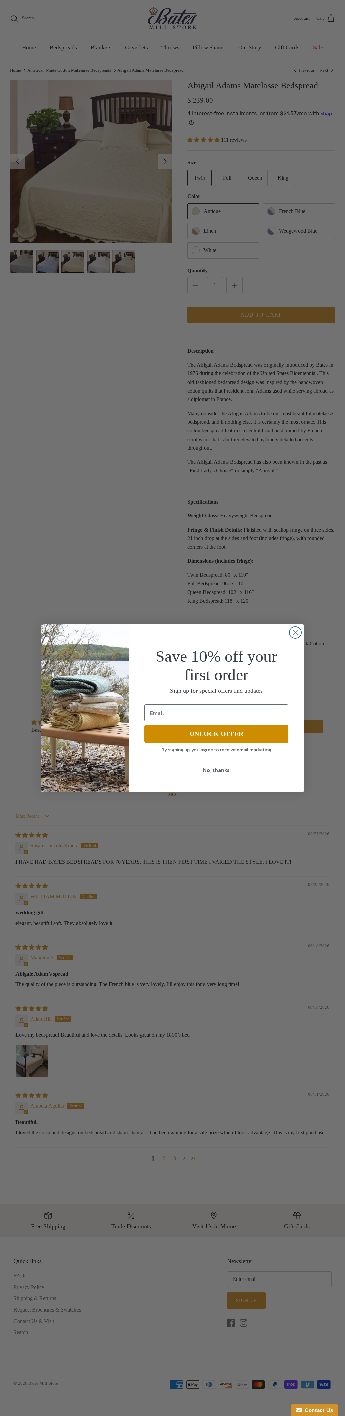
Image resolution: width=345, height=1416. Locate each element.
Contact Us (317, 1410)
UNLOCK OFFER (216, 733)
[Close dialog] (295, 632)
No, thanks (216, 770)
